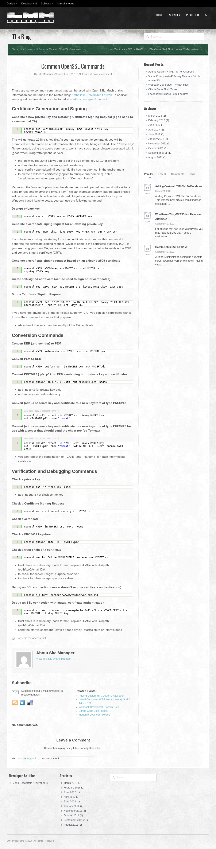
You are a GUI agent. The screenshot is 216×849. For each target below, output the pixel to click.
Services (174, 15)
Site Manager (45, 74)
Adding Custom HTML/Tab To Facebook (171, 71)
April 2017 (154, 129)
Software (45, 4)
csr (29, 638)
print (54, 411)
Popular (148, 174)
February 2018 (156, 120)
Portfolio (192, 15)
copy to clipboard (42, 411)
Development (29, 3)
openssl (36, 638)
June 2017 (154, 125)
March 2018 (155, 115)
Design (10, 4)
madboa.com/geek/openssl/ (88, 99)
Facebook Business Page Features (168, 94)
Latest (162, 174)
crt (25, 638)
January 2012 (156, 138)
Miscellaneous (65, 3)
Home (159, 15)
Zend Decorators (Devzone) (29, 783)
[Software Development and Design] (30, 22)
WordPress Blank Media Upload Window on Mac (176, 49)
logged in (32, 758)
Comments (177, 174)
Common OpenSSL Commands (73, 66)
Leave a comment (101, 74)
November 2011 (157, 143)
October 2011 (156, 148)
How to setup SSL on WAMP (126, 49)
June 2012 (154, 134)
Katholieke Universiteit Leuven (91, 95)
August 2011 (155, 157)
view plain (28, 411)
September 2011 (157, 152)
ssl (44, 638)
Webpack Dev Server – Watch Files (168, 84)
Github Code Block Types (162, 89)
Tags (192, 174)
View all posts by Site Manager (56, 658)
